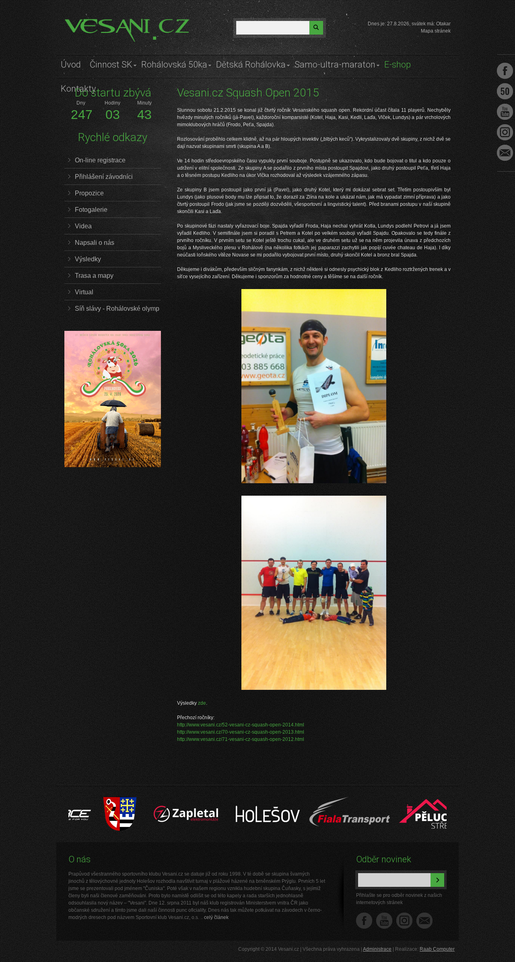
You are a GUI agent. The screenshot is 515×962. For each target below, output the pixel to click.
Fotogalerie (91, 209)
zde (202, 703)
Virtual (84, 292)
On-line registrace (100, 160)
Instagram (404, 921)
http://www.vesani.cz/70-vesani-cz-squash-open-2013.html (240, 732)
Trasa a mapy (94, 275)
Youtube (505, 112)
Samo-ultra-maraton (335, 64)
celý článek (216, 917)
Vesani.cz (87, 22)
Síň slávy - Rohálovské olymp (117, 308)
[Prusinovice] (89, 801)
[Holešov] (237, 801)
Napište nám (424, 921)
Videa (83, 226)
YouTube (384, 921)
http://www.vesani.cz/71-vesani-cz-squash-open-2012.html (240, 739)
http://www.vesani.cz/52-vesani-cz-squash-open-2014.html (240, 725)
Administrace (377, 949)
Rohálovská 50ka (174, 64)
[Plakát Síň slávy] (112, 465)
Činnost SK (111, 64)
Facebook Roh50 (505, 91)
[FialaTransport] (319, 801)
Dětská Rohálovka (251, 64)
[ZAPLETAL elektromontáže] (156, 801)
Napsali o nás (94, 242)
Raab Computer (437, 949)
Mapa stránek (436, 31)
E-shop (397, 64)
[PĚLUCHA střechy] (401, 801)
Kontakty (78, 89)
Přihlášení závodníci (104, 176)
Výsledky (88, 259)
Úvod (71, 64)
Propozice (89, 193)
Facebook (364, 921)
